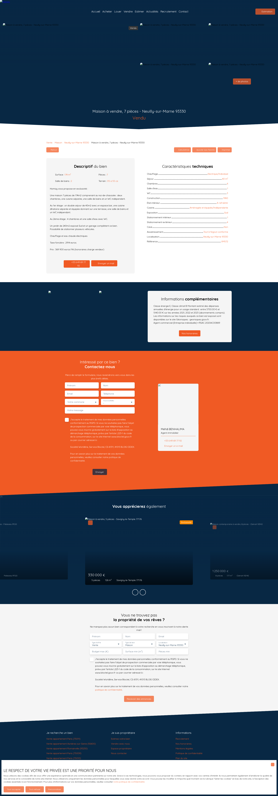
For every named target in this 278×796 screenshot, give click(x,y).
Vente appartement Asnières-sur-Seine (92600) (71, 743)
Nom (105, 385)
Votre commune (75, 402)
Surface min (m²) (134, 651)
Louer (117, 11)
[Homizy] (18, 11)
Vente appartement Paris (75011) (63, 738)
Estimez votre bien (120, 738)
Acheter (107, 11)
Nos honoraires (184, 743)
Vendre (128, 11)
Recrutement (168, 11)
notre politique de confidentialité (129, 781)
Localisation (163, 642)
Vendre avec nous (120, 743)
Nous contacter (119, 753)
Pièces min (164, 651)
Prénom (71, 385)
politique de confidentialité (108, 689)
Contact (183, 11)
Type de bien (130, 642)
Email (70, 393)
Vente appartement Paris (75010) (63, 758)
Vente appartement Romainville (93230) (67, 748)
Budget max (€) (100, 651)
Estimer (139, 11)
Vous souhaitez (108, 401)
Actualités (152, 11)
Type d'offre (96, 642)
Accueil (95, 11)
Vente (49, 142)
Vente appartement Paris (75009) (63, 753)
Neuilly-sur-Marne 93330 (76, 142)
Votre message (75, 410)
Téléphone (108, 393)
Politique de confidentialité (189, 753)
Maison (58, 142)
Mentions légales (184, 748)
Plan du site (181, 758)
